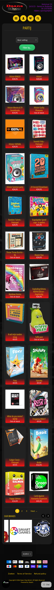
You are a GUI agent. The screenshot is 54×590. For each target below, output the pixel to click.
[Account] (23, 18)
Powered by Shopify (27, 582)
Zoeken (11, 573)
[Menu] (16, 18)
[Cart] (31, 18)
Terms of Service (24, 573)
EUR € (26, 554)
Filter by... (27, 47)
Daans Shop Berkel (26, 580)
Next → (34, 511)
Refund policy (40, 573)
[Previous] (43, 516)
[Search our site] (38, 18)
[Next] (48, 516)
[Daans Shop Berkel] (14, 7)
